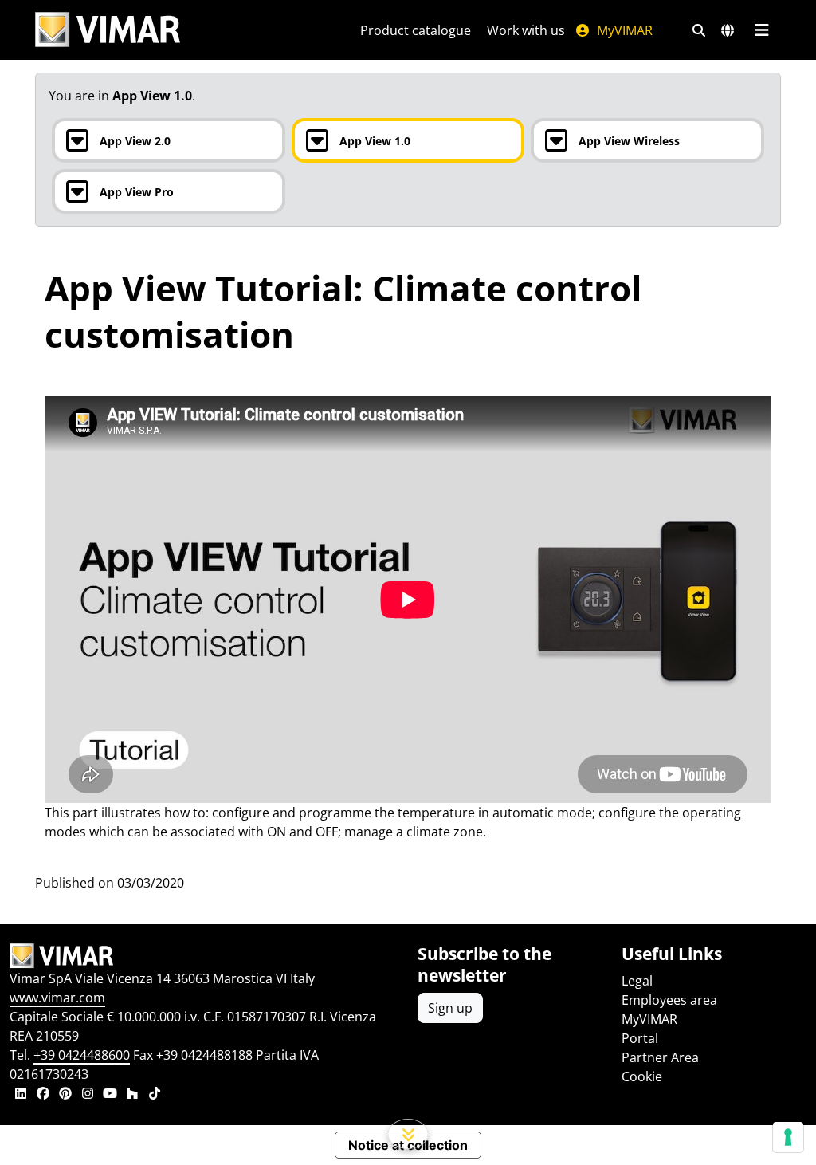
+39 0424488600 (81, 1055)
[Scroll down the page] (408, 1134)
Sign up (450, 1008)
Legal (637, 981)
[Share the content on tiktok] (155, 1095)
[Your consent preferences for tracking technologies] (788, 1137)
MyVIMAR (623, 30)
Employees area (669, 1000)
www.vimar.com (57, 997)
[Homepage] (204, 956)
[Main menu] (761, 30)
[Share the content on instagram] (88, 1095)
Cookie (642, 1076)
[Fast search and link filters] (699, 30)
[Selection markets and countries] (728, 30)
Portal (640, 1038)
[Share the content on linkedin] (21, 1095)
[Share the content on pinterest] (65, 1095)
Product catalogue (415, 30)
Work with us (526, 30)
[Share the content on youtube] (110, 1095)
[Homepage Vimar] (107, 29)
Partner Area (660, 1057)
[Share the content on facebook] (43, 1095)
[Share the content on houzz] (132, 1095)
